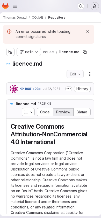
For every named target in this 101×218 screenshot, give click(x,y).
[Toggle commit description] (68, 89)
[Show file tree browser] (10, 52)
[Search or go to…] (81, 6)
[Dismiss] (88, 31)
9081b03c (32, 89)
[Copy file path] (85, 52)
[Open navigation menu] (15, 6)
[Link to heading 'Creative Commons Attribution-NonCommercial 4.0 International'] (58, 142)
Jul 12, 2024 (51, 89)
